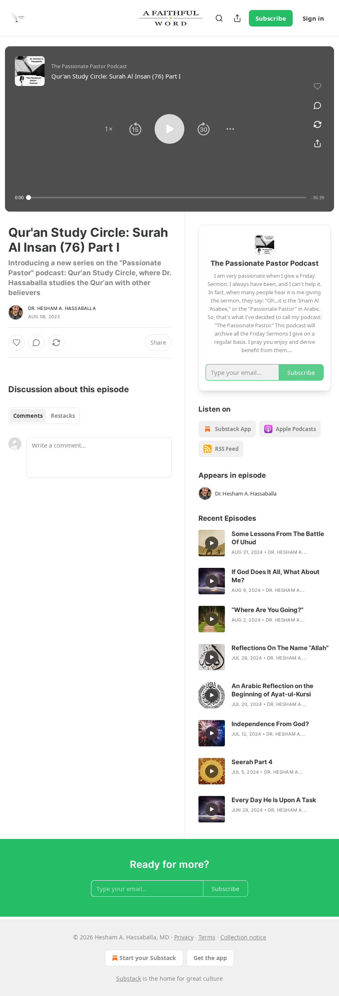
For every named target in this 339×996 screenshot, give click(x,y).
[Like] (16, 342)
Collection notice (243, 937)
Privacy (183, 937)
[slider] (167, 197)
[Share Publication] (237, 18)
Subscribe (270, 18)
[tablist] (44, 415)
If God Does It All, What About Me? (276, 576)
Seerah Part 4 (252, 762)
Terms (206, 937)
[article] (264, 543)
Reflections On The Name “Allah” (280, 648)
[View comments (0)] (317, 105)
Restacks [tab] (63, 415)
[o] (211, 543)
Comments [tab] (28, 415)
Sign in (313, 18)
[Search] (219, 18)
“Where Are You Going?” (267, 610)
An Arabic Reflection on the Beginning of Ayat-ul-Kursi (272, 690)
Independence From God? (270, 724)
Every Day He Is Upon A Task (274, 800)
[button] (108, 129)
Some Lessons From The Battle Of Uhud (278, 538)
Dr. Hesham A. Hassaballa (62, 308)
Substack (128, 978)
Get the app (210, 958)
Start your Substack (147, 958)
